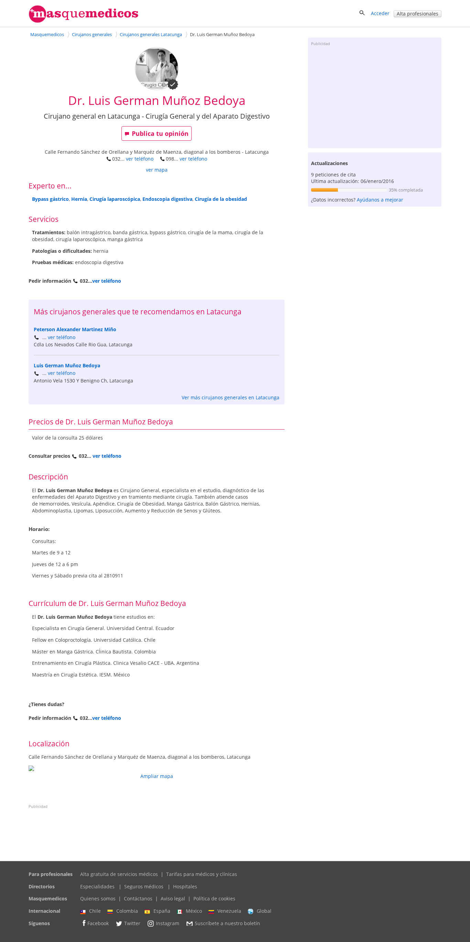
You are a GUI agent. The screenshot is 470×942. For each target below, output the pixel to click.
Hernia (79, 199)
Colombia (127, 911)
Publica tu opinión (160, 133)
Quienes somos (98, 898)
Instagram (167, 923)
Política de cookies (214, 898)
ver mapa (157, 169)
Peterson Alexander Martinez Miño (75, 329)
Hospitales (185, 886)
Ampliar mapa (156, 776)
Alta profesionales (417, 13)
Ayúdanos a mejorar (380, 199)
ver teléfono (139, 158)
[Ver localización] (157, 768)
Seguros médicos (143, 886)
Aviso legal (173, 898)
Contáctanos (138, 898)
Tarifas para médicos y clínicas (201, 874)
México (194, 911)
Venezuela (229, 911)
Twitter (132, 923)
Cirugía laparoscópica (114, 199)
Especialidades (97, 886)
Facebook (98, 923)
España (161, 911)
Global (264, 911)
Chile (95, 911)
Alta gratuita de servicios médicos (119, 874)
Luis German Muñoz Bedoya (67, 365)
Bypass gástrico (50, 199)
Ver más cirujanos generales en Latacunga (230, 397)
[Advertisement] (374, 96)
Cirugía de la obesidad (221, 199)
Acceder (380, 13)
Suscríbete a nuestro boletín (227, 923)
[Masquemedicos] (84, 21)
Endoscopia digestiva (167, 199)
